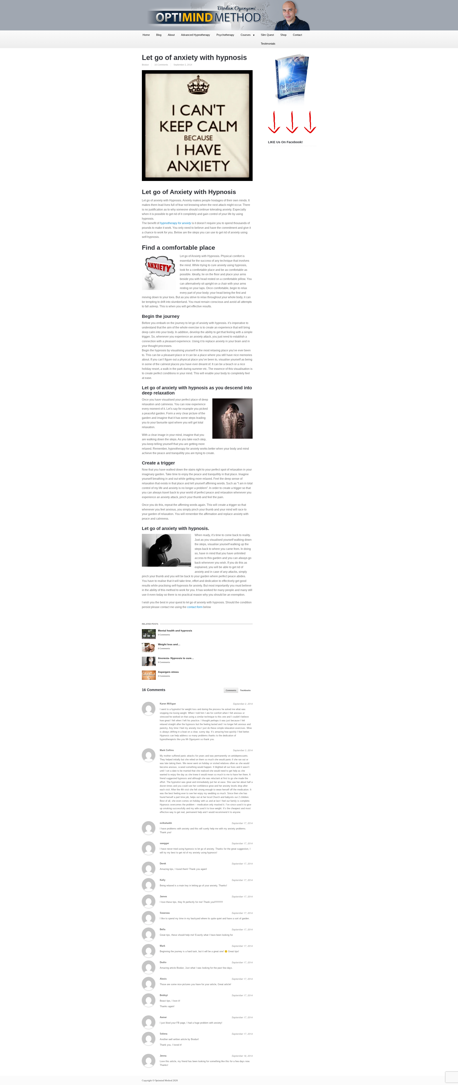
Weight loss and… (169, 644)
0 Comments (164, 635)
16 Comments (161, 65)
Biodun (145, 65)
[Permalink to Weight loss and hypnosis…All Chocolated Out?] (149, 647)
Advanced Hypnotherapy (195, 34)
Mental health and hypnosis (175, 630)
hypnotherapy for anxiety (175, 223)
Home (146, 34)
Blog (158, 34)
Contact (297, 34)
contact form (195, 607)
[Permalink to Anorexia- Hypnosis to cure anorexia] (149, 661)
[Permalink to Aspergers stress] (149, 675)
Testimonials (268, 43)
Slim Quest (267, 34)
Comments (231, 690)
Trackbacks (245, 690)
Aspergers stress (168, 671)
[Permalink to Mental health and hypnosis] (149, 634)
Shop (283, 34)
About (171, 34)
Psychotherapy (225, 34)
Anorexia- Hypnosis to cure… (176, 658)
